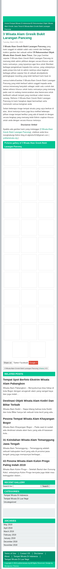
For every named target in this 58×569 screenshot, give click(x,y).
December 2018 (10, 541)
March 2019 (9, 531)
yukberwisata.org (10, 138)
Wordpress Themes (11, 566)
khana (41, 368)
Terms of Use (10, 553)
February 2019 (10, 535)
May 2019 (8, 525)
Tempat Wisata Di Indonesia (20, 23)
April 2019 (8, 528)
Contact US (25, 553)
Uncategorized (10, 502)
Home (6, 23)
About (7, 556)
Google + (33, 363)
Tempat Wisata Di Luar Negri (16, 499)
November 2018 (10, 545)
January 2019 (9, 538)
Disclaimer (38, 553)
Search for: (7, 486)
